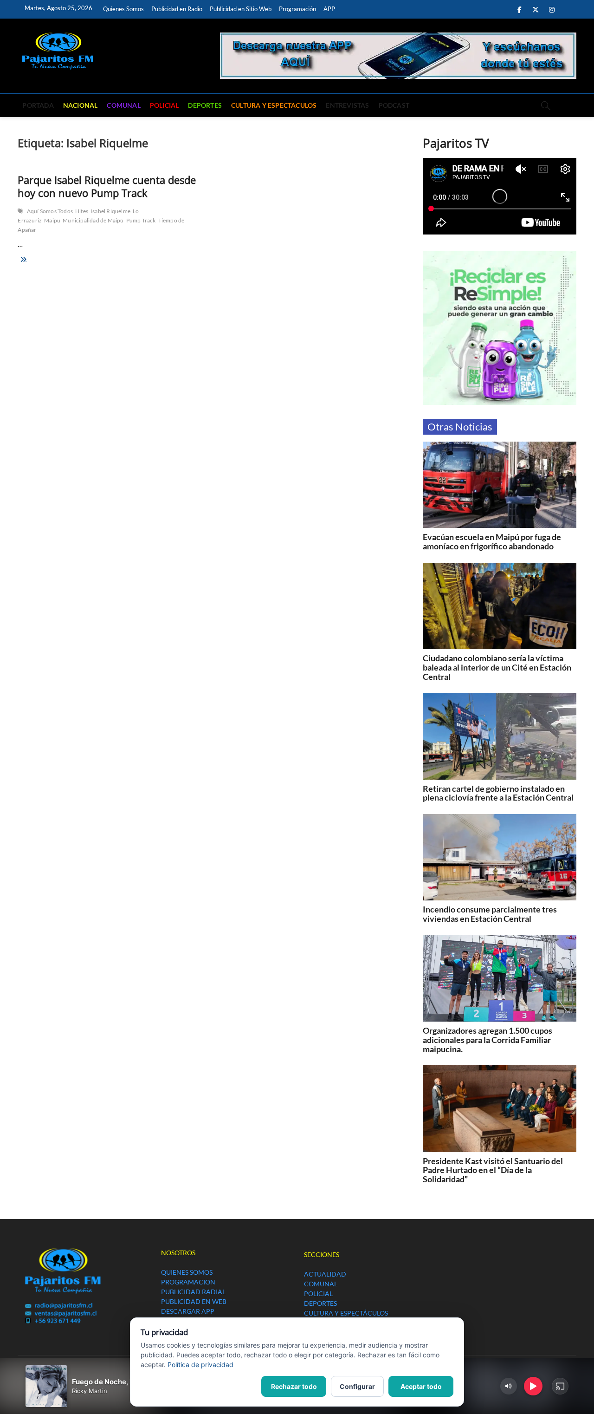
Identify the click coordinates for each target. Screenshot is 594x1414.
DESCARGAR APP (187, 1311)
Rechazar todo (294, 1386)
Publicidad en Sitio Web (240, 9)
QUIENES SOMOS (187, 1272)
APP (329, 9)
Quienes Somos (123, 9)
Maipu (52, 220)
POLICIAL (164, 105)
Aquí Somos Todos (50, 211)
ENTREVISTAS (347, 105)
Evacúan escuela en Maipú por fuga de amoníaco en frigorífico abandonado (492, 541)
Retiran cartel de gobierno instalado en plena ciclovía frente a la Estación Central (498, 793)
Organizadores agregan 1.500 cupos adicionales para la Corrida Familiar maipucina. (487, 1039)
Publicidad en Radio (176, 9)
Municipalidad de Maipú (93, 220)
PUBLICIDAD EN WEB (193, 1301)
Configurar (357, 1386)
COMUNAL (123, 105)
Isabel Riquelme (110, 211)
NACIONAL (80, 105)
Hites (81, 211)
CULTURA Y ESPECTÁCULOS (346, 1313)
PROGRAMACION (188, 1282)
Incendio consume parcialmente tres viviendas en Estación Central (490, 914)
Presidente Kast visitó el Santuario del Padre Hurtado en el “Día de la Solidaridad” (493, 1170)
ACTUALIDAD (325, 1274)
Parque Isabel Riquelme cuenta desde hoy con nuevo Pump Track (107, 186)
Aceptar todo (421, 1386)
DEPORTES (205, 105)
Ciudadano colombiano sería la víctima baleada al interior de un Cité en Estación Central (497, 667)
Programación (297, 9)
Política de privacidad (200, 1364)
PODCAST (394, 105)
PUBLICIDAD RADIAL (193, 1292)
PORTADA (37, 105)
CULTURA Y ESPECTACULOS (273, 105)
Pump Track (141, 220)
